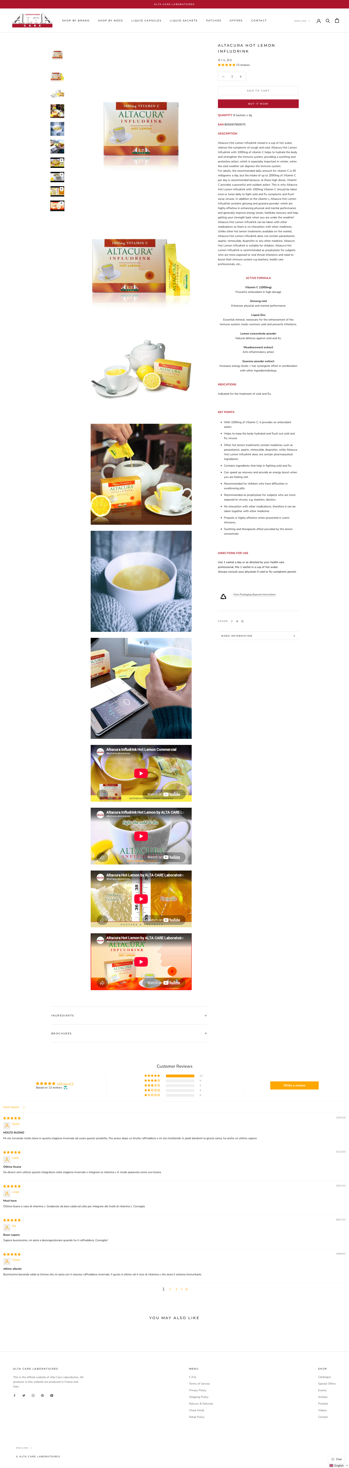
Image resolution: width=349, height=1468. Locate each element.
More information (236, 635)
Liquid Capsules (146, 20)
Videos (322, 1410)
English (300, 21)
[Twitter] (237, 621)
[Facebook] (232, 621)
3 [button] (176, 1289)
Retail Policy (196, 1417)
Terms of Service (199, 1384)
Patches (213, 20)
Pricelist (323, 1404)
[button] (227, 65)
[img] (12, 1118)
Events (322, 1390)
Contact (323, 1417)
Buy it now (258, 103)
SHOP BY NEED (110, 20)
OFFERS (236, 20)
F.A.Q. (192, 1377)
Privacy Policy (197, 1390)
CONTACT (259, 20)
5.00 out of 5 (65, 1084)
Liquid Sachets (184, 20)
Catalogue (324, 1377)
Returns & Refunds (201, 1404)
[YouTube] (51, 1395)
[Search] (328, 20)
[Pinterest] (242, 621)
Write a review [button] (295, 1085)
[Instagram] (33, 1395)
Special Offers (327, 1384)
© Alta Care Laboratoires (38, 1456)
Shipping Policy (198, 1397)
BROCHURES (61, 1033)
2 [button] (170, 1289)
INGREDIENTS (62, 1015)
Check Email (196, 1410)
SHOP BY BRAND (76, 20)
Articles (323, 1397)
